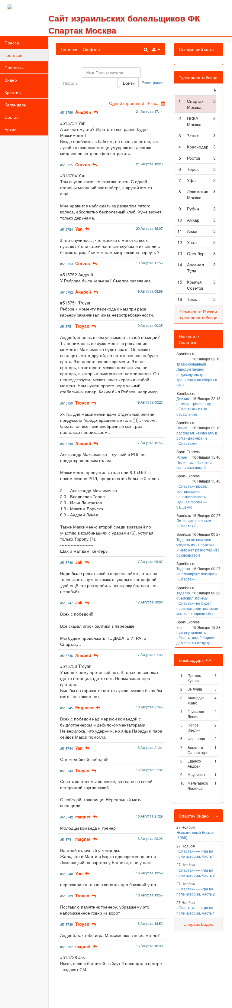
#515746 (66, 655)
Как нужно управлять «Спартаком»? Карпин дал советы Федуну (195, 635)
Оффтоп (91, 49)
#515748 (66, 562)
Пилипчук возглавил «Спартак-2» (193, 523)
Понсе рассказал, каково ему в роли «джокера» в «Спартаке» (196, 435)
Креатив (13, 92)
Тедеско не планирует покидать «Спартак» (196, 573)
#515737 (66, 946)
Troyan (82, 326)
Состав (11, 117)
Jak (78, 562)
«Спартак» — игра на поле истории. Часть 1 (195, 910)
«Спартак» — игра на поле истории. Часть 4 (195, 853)
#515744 (66, 748)
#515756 (66, 112)
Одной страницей (126, 103)
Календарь (15, 105)
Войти (129, 83)
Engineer (84, 707)
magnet (83, 817)
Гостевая (13, 55)
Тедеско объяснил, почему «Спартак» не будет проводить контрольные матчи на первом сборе (197, 603)
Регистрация (152, 82)
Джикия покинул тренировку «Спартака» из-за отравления (193, 406)
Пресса (12, 43)
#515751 (66, 326)
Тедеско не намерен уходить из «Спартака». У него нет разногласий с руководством (198, 547)
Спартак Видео (198, 924)
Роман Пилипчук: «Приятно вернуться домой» (194, 462)
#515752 (66, 292)
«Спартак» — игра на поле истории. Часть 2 (195, 891)
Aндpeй (83, 112)
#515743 (66, 770)
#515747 (66, 602)
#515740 (66, 873)
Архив (10, 129)
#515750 (66, 403)
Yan (79, 229)
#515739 (66, 895)
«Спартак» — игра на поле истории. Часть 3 (195, 872)
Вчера (153, 103)
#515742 (66, 817)
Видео (11, 80)
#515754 (66, 229)
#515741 (66, 839)
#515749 (66, 443)
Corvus (82, 164)
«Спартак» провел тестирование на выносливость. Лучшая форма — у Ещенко (192, 496)
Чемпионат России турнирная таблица (198, 314)
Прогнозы (14, 67)
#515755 (66, 164)
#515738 (66, 924)
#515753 (66, 263)
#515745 (66, 707)
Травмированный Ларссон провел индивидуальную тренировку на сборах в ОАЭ (196, 374)
